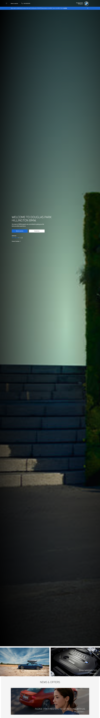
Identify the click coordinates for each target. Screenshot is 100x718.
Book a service (14, 3)
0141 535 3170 (27, 3)
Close (87, 8)
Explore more (93, 673)
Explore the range (41, 673)
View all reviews (15, 241)
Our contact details (79, 711)
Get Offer (65, 8)
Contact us (36, 231)
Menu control (6, 3)
